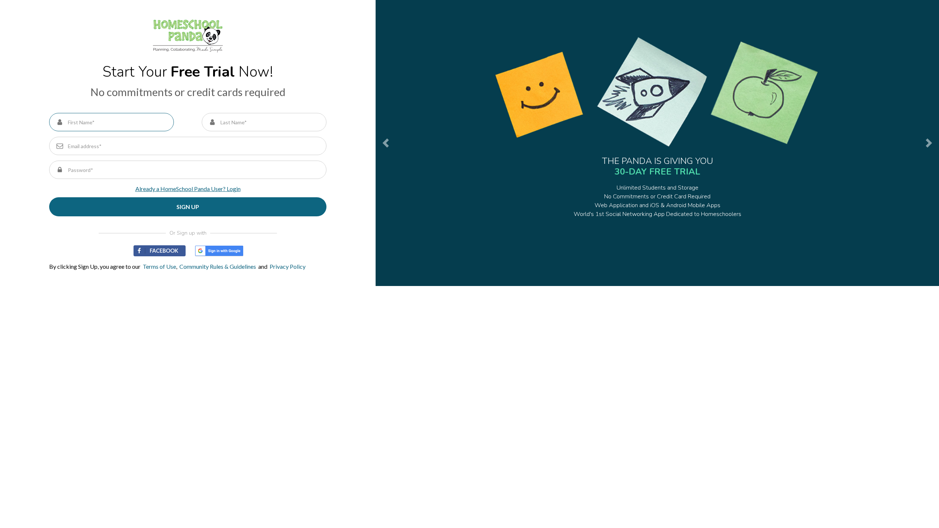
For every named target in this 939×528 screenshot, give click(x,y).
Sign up (187, 206)
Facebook (164, 250)
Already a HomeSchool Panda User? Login (188, 188)
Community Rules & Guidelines (216, 266)
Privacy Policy (288, 266)
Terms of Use (158, 266)
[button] (383, 143)
